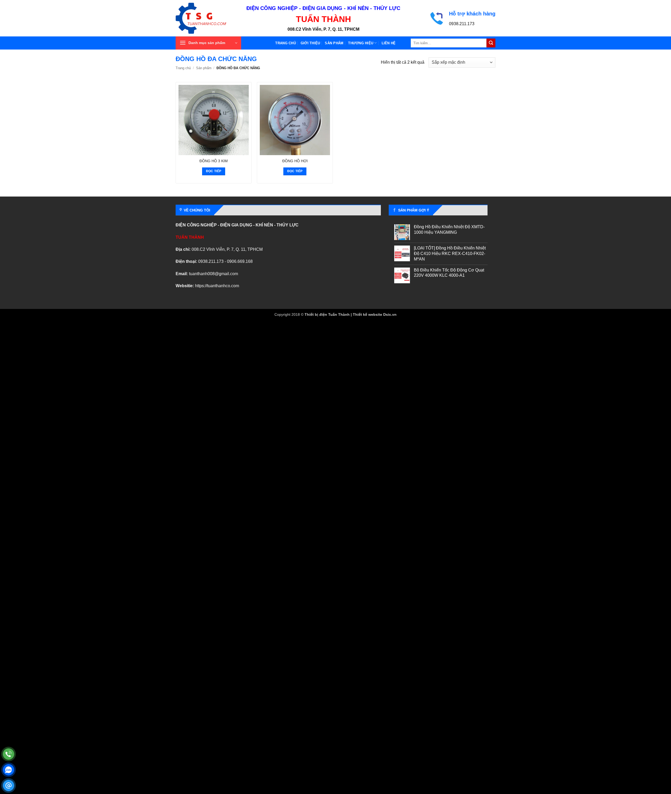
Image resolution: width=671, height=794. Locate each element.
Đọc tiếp (213, 171)
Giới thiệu (310, 43)
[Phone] (8, 754)
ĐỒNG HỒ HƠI (295, 161)
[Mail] (8, 785)
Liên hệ (389, 43)
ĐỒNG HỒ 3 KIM (213, 161)
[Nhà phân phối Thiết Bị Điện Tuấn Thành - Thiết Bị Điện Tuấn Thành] (207, 18)
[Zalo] (8, 770)
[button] (208, 43)
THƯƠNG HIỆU (360, 43)
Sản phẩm (334, 43)
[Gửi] (490, 43)
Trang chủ (285, 43)
